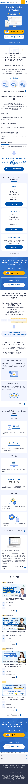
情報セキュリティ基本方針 (20, 765)
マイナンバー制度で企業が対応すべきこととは (13, 91)
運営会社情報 (5, 765)
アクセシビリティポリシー (10, 772)
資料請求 (23, 2)
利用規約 (6, 767)
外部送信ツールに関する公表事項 (8, 769)
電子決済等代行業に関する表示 (20, 769)
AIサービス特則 (19, 772)
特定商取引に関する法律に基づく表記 (16, 767)
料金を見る (14, 204)
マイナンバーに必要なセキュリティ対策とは (13, 404)
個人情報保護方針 (12, 765)
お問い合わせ (14, 247)
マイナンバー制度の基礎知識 (13, 169)
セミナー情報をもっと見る (13, 715)
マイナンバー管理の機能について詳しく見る (13, 531)
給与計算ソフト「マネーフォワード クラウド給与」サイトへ (12, 567)
